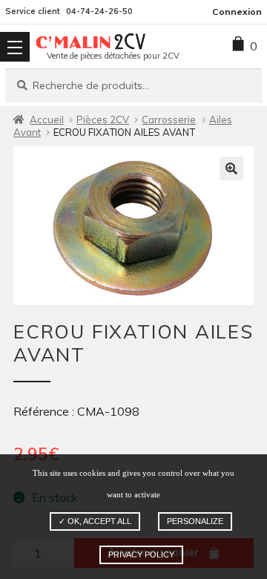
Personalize (195, 521)
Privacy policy (141, 554)
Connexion (237, 11)
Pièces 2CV (102, 119)
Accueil (47, 119)
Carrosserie (169, 119)
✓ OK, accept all (95, 521)
